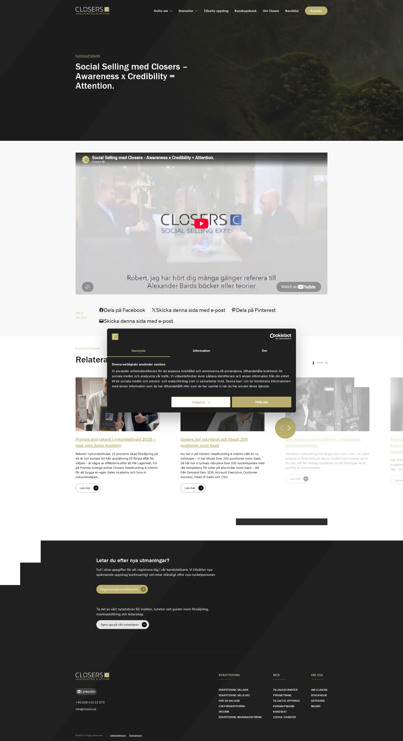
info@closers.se (86, 709)
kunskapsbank (88, 56)
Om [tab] (264, 350)
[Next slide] (289, 428)
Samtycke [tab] (138, 350)
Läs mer (85, 488)
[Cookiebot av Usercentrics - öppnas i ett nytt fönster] (273, 337)
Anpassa (198, 402)
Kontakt (316, 11)
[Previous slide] (281, 428)
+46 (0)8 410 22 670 (90, 702)
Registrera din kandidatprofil (119, 589)
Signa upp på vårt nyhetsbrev (119, 624)
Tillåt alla (261, 402)
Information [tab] (201, 350)
